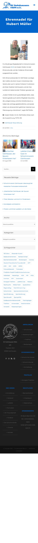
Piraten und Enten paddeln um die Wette (17, 209)
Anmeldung (28, 367)
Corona (31, 260)
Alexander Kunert (17, 253)
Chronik (10, 427)
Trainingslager (27, 300)
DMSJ (20, 266)
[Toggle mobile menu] (34, 5)
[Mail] (9, 358)
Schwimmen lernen (27, 357)
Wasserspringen (16, 306)
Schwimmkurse (28, 362)
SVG (12, 67)
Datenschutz (28, 403)
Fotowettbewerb (9, 269)
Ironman (6, 278)
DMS (14, 266)
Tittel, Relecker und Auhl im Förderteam (17, 199)
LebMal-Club (21, 281)
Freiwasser (19, 269)
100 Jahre (6, 253)
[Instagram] (14, 358)
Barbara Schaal (23, 256)
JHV (12, 278)
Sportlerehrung (20, 294)
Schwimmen (7, 291)
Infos (11, 128)
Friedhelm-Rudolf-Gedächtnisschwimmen (17, 272)
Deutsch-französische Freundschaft (14, 263)
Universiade (15, 303)
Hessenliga (15, 275)
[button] (4, 150)
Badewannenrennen (10, 256)
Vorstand (6, 306)
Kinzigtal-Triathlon (9, 281)
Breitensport (23, 260)
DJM (5, 266)
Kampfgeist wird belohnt (12, 204)
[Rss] (11, 358)
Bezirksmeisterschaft (10, 260)
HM (27, 275)
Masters (29, 281)
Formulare (10, 408)
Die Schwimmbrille (10, 422)
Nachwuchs (7, 285)
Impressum (28, 398)
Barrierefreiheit (28, 393)
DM (10, 266)
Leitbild (10, 403)
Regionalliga (7, 288)
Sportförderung (8, 294)
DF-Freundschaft (10, 413)
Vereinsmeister (25, 303)
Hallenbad (7, 275)
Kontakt (10, 432)
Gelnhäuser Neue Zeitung (13, 123)
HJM (22, 275)
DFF (29, 263)
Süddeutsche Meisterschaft (12, 300)
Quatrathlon (26, 285)
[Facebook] (6, 358)
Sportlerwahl (8, 297)
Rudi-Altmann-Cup (19, 288)
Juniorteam (19, 278)
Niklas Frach (17, 285)
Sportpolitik (17, 297)
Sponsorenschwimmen (21, 291)
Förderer (10, 418)
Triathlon (6, 303)
